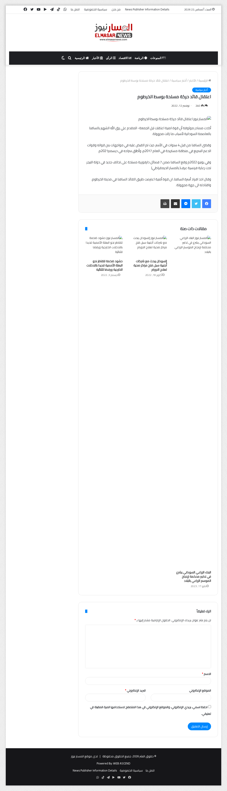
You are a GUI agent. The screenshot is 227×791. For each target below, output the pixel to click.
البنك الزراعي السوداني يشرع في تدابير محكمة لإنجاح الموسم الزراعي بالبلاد (193, 576)
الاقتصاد (124, 58)
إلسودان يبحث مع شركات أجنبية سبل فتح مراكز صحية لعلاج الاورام (150, 265)
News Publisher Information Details (147, 9)
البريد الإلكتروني (135, 690)
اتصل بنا (75, 9)
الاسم (206, 673)
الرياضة (139, 58)
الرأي (109, 58)
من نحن (116, 9)
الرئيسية (80, 58)
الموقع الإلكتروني (200, 690)
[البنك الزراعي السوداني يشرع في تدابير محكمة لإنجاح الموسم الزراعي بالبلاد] (192, 402)
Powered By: (104, 763)
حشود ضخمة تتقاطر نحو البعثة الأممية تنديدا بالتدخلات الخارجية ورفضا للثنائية (104, 265)
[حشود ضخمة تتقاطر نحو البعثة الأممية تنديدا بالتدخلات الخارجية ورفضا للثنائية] (104, 246)
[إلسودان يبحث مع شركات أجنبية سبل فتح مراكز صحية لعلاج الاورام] (148, 246)
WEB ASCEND (121, 763)
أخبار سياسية (179, 80)
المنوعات (156, 58)
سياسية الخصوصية (95, 9)
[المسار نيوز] (113, 33)
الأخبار (96, 58)
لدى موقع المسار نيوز (84, 756)
